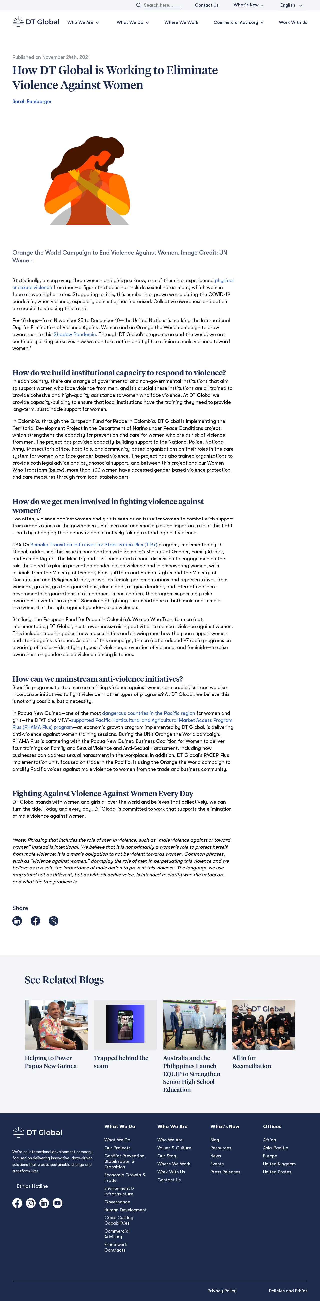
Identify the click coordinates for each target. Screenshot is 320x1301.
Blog (214, 1139)
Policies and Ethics (288, 1290)
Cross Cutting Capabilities (119, 1220)
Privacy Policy (222, 1290)
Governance (117, 1201)
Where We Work (181, 22)
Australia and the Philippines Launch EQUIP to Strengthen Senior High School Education (191, 1074)
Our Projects (117, 1147)
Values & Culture (175, 1147)
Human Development (125, 1209)
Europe (270, 1155)
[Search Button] (139, 5)
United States (277, 1171)
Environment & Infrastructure (119, 1191)
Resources (220, 1147)
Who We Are (170, 1139)
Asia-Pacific (275, 1147)
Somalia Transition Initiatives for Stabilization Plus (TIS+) (94, 545)
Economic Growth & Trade (125, 1177)
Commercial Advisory (117, 1234)
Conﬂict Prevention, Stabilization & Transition (125, 1161)
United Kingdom (279, 1163)
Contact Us (207, 5)
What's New (246, 4)
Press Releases (225, 1171)
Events (217, 1163)
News (215, 1155)
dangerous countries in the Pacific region (148, 713)
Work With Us (293, 22)
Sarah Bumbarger (32, 101)
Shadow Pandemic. (75, 334)
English (287, 5)
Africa (269, 1139)
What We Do (117, 1139)
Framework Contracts (115, 1247)
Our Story (168, 1155)
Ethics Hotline (32, 1186)
